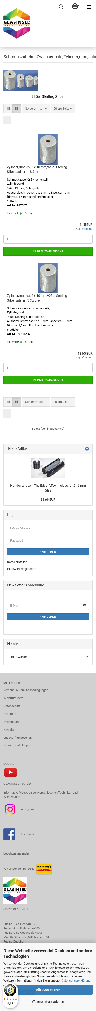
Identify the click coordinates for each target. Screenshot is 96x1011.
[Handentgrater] (48, 468)
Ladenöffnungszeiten (17, 737)
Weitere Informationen (48, 1002)
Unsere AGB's (12, 714)
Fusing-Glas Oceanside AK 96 (23, 932)
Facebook (27, 834)
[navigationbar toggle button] (89, 7)
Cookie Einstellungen (17, 745)
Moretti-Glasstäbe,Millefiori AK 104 (26, 937)
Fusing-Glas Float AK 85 (19, 924)
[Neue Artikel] (87, 449)
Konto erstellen (17, 562)
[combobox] (36, 108)
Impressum (11, 722)
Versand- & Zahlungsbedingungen (25, 690)
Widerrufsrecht (13, 698)
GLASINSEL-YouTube (17, 783)
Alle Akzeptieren (48, 990)
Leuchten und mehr (16, 853)
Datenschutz (11, 706)
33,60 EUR (48, 499)
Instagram (27, 809)
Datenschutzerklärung (75, 980)
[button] (8, 108)
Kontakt (8, 729)
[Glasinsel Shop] (15, 23)
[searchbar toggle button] (61, 7)
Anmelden (48, 551)
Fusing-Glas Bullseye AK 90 (21, 928)
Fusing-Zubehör (13, 941)
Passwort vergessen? (21, 569)
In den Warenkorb (48, 251)
